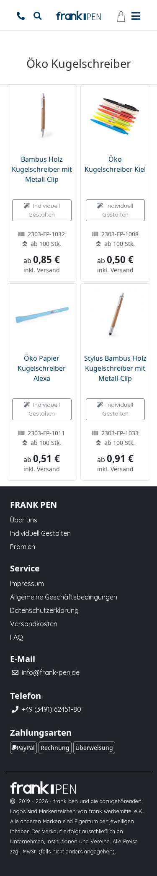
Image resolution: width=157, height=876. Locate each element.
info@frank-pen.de (51, 672)
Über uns (23, 520)
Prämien (22, 547)
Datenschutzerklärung (44, 610)
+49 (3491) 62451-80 (51, 709)
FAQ (16, 637)
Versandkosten (33, 624)
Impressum (27, 583)
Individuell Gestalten (44, 210)
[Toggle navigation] (135, 15)
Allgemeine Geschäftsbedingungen (63, 597)
